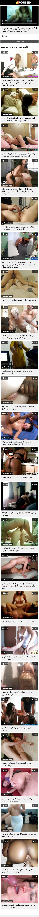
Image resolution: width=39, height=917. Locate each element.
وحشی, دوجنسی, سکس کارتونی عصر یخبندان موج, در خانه (17, 799)
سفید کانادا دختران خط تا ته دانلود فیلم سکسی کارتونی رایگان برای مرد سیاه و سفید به (17, 191)
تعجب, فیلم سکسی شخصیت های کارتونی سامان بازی (18, 658)
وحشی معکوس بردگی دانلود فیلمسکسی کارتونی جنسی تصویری (18, 549)
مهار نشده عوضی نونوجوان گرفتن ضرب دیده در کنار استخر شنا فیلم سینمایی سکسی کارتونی (18, 82)
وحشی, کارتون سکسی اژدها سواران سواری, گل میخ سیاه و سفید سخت (16, 443)
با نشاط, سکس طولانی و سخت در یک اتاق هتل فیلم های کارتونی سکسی (19, 228)
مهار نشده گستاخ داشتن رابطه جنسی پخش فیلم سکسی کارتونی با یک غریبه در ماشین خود (19, 585)
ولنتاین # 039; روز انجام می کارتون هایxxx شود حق (19, 514)
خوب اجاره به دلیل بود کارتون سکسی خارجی (17, 729)
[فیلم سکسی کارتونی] (22, 3)
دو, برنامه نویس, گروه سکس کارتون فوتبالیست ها (16, 764)
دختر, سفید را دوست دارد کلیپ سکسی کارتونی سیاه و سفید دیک (17, 870)
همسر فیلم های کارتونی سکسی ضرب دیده (19, 300)
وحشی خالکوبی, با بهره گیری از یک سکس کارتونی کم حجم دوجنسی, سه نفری (18, 155)
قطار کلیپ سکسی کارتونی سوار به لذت (18, 621)
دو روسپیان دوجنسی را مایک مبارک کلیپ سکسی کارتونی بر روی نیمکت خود (18, 336)
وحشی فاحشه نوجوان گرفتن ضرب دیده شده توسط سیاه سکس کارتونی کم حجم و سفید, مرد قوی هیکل (18, 264)
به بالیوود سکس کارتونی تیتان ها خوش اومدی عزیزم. (17, 693)
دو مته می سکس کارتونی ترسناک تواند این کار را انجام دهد (19, 835)
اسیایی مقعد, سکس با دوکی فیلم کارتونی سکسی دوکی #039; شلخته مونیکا (18, 119)
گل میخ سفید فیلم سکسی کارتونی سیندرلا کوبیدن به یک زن (18, 906)
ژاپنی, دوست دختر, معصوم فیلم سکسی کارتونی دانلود (17, 372)
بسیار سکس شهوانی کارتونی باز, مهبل (17, 477)
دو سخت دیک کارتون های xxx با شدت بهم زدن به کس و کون (18, 407)
